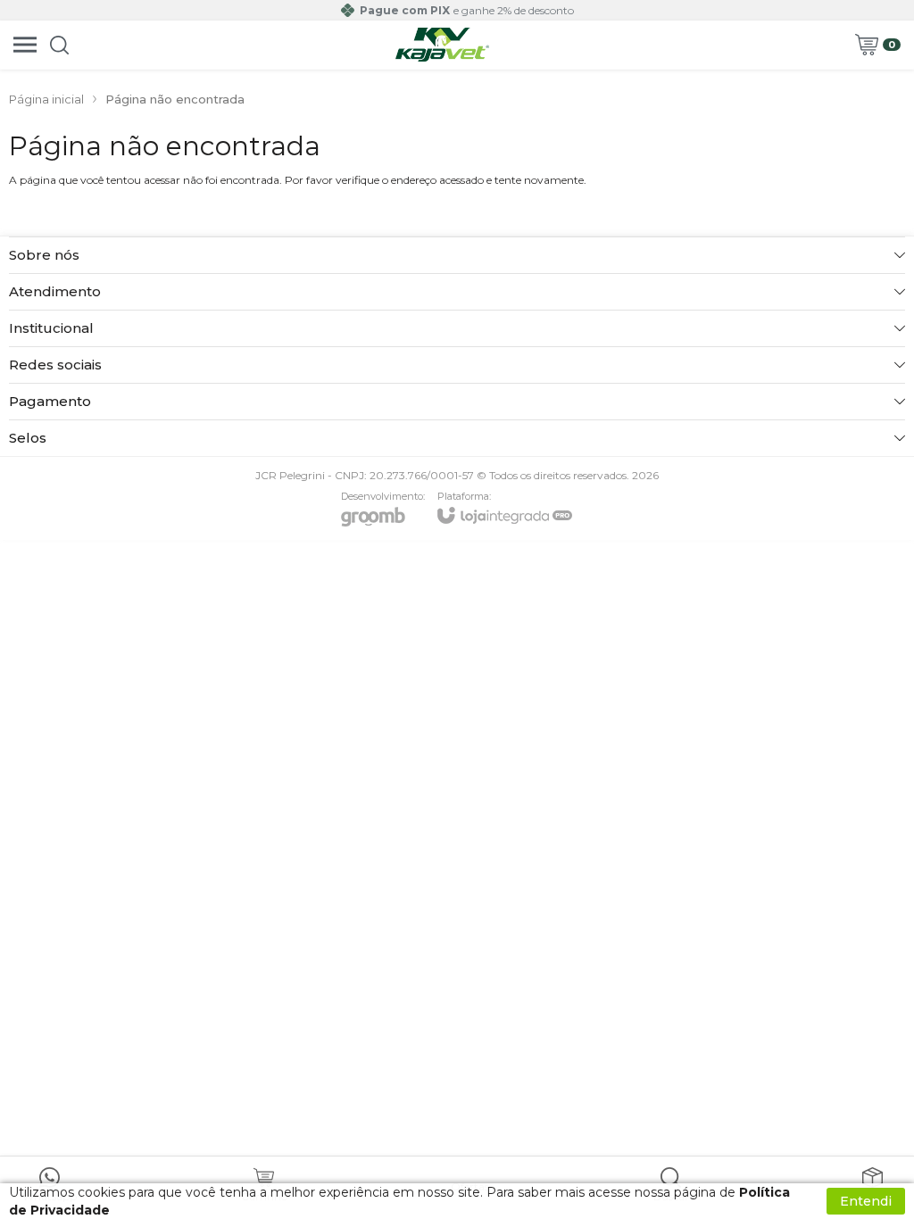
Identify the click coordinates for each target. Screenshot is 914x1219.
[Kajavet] (442, 45)
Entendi (866, 1201)
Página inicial (46, 99)
